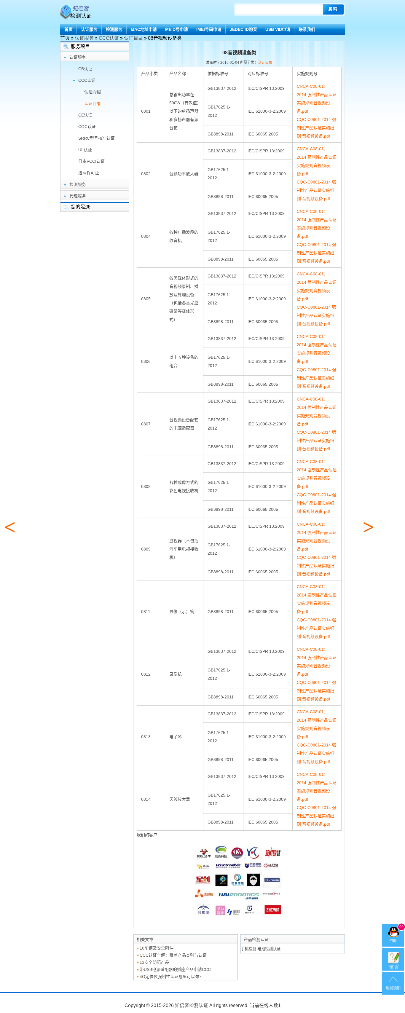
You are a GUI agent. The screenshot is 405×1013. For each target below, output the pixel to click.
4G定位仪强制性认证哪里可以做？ (171, 976)
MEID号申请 (176, 29)
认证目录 (133, 38)
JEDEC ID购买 (243, 29)
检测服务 (114, 29)
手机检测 (248, 949)
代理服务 (77, 196)
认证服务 (89, 29)
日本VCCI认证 (91, 161)
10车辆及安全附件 (156, 948)
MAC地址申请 (144, 29)
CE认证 (85, 115)
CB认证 (85, 68)
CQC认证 (87, 126)
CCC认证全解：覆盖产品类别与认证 (173, 955)
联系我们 (307, 29)
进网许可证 (88, 172)
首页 (68, 29)
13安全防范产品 (154, 962)
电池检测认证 (268, 949)
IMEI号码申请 (208, 29)
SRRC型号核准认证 (96, 138)
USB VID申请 (277, 29)
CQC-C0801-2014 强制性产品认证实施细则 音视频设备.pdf (316, 127)
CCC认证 (109, 38)
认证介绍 (92, 92)
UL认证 (85, 149)
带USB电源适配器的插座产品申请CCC (175, 969)
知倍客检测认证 (191, 1005)
